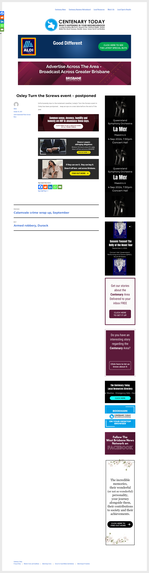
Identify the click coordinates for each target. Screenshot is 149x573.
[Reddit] (45, 187)
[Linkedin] (50, 187)
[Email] (60, 187)
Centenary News (60, 9)
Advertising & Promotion (83, 564)
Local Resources (99, 9)
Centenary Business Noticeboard (80, 9)
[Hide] (1, 33)
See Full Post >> (43, 191)
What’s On (111, 9)
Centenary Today (18, 562)
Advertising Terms (46, 564)
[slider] (122, 274)
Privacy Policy (17, 564)
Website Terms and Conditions (31, 564)
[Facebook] (40, 187)
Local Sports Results (124, 9)
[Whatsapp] (55, 187)
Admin (15, 109)
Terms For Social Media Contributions (64, 564)
